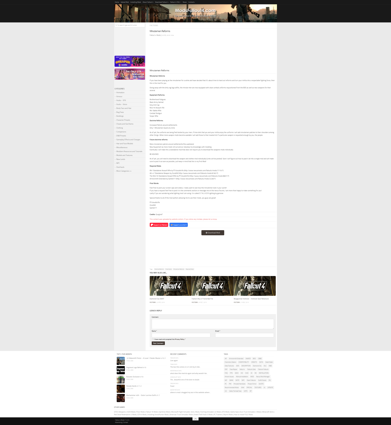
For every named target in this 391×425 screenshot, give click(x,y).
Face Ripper (233, 369)
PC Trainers (218, 414)
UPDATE (270, 387)
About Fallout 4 (148, 2)
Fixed (172, 386)
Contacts (191, 2)
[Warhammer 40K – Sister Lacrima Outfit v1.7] (121, 398)
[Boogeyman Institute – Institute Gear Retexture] (255, 286)
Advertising (118, 422)
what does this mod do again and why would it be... (189, 373)
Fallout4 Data (251, 369)
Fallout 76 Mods (152, 412)
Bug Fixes (120, 112)
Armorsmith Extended (236, 358)
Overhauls (120, 167)
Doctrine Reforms (159, 269)
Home (117, 2)
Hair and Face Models (124, 143)
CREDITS (254, 362)
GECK (236, 373)
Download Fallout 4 (161, 2)
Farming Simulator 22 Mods (210, 412)
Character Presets (123, 120)
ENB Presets (121, 136)
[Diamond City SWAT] (171, 286)
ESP (226, 369)
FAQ (226, 373)
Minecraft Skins (267, 412)
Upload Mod (125, 2)
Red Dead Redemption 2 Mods (125, 414)
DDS (237, 366)
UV (226, 391)
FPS (231, 373)
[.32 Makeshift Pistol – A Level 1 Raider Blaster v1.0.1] (121, 361)
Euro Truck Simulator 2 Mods (250, 412)
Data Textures (229, 366)
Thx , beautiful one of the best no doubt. (185, 380)
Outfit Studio (262, 380)
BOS (254, 358)
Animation (120, 92)
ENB (270, 366)
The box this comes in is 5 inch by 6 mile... (185, 367)
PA (270, 380)
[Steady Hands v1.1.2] (121, 389)
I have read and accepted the (170, 339)
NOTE (237, 380)
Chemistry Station (230, 362)
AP (226, 358)
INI (255, 373)
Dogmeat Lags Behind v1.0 (136, 367)
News (185, 2)
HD (242, 373)
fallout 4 (242, 369)
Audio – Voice (121, 104)
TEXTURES (257, 387)
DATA (261, 362)
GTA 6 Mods (142, 414)
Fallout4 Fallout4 (263, 369)
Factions (154, 25)
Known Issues (229, 377)
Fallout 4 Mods (119, 420)
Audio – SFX (121, 100)
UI (264, 387)
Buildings (120, 116)
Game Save (235, 412)
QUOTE (261, 384)
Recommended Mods (232, 387)
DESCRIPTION (246, 366)
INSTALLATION (264, 373)
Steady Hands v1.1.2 (134, 386)
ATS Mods (225, 412)
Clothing (119, 128)
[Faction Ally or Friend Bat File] (213, 286)
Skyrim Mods (228, 414)
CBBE (260, 358)
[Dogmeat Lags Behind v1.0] (121, 370)
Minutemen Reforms (179, 269)
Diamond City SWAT (157, 299)
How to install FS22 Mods (243, 414)
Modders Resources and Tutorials (129, 151)
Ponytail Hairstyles (239, 384)
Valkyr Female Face (235, 391)
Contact (125, 422)
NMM (231, 380)
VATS (245, 391)
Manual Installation (242, 377)
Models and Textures (124, 155)
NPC (118, 163)
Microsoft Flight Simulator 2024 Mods (185, 412)
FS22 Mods (140, 412)
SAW (242, 387)
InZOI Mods (131, 412)
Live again (174, 360)
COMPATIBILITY (244, 362)
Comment (155, 317)
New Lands (120, 159)
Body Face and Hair (123, 108)
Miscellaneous (121, 147)
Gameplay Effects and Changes (128, 139)
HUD (246, 373)
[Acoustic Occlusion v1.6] (121, 379)
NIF (226, 380)
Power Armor (252, 384)
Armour (119, 96)
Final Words (169, 269)
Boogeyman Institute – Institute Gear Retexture (251, 299)
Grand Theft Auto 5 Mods (203, 414)
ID (251, 373)
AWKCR (248, 358)
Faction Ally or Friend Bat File (202, 299)
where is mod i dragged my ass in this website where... (190, 392)
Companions (121, 132)
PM (230, 384)
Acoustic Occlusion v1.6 (134, 377)
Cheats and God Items (124, 124)
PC (226, 384)
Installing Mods (135, 2)
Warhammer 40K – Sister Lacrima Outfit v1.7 (143, 395)
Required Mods (190, 269)
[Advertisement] (213, 53)
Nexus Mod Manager (263, 377)
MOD (252, 377)
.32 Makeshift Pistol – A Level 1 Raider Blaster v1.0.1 (146, 358)
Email (217, 331)
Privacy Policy (179, 339)
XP (251, 391)
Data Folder (269, 362)
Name (154, 331)
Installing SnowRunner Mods (158, 414)
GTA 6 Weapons (120, 412)
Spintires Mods (164, 412)
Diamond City (257, 366)
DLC (265, 366)
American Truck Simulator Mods (181, 414)
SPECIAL (249, 387)
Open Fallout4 (251, 380)
